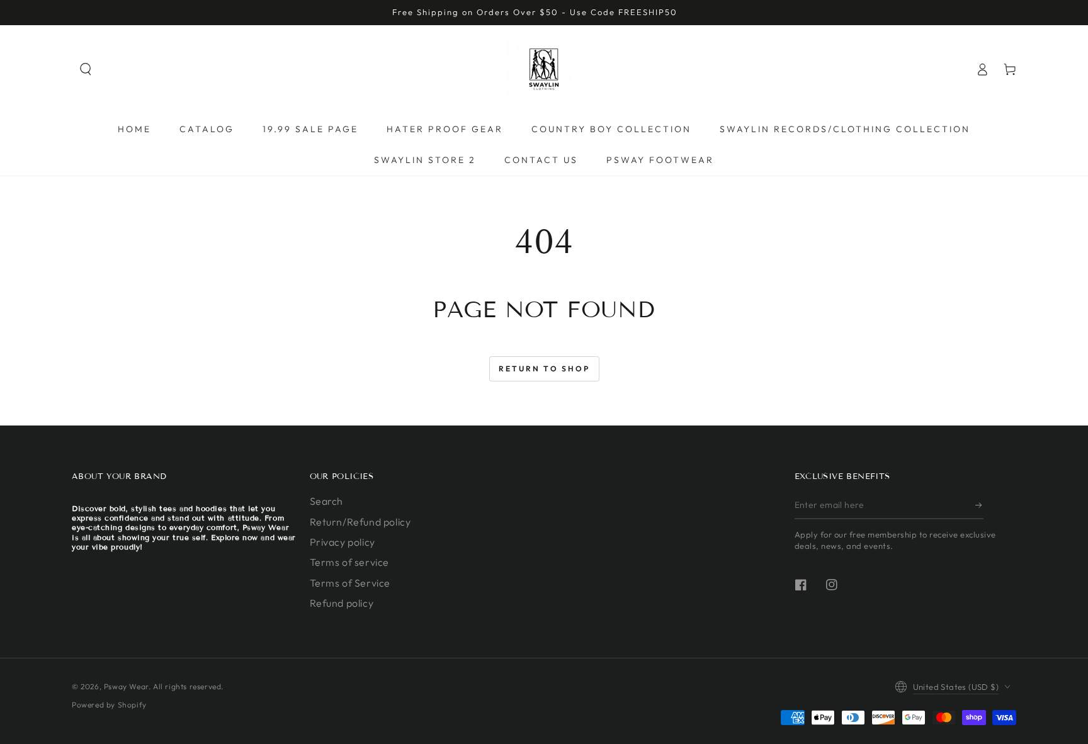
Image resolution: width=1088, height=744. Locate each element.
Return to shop (544, 368)
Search (327, 501)
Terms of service (350, 562)
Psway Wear (126, 686)
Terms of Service (350, 583)
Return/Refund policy (360, 522)
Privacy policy (342, 542)
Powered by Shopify (109, 704)
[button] (85, 69)
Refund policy (342, 603)
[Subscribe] (979, 505)
